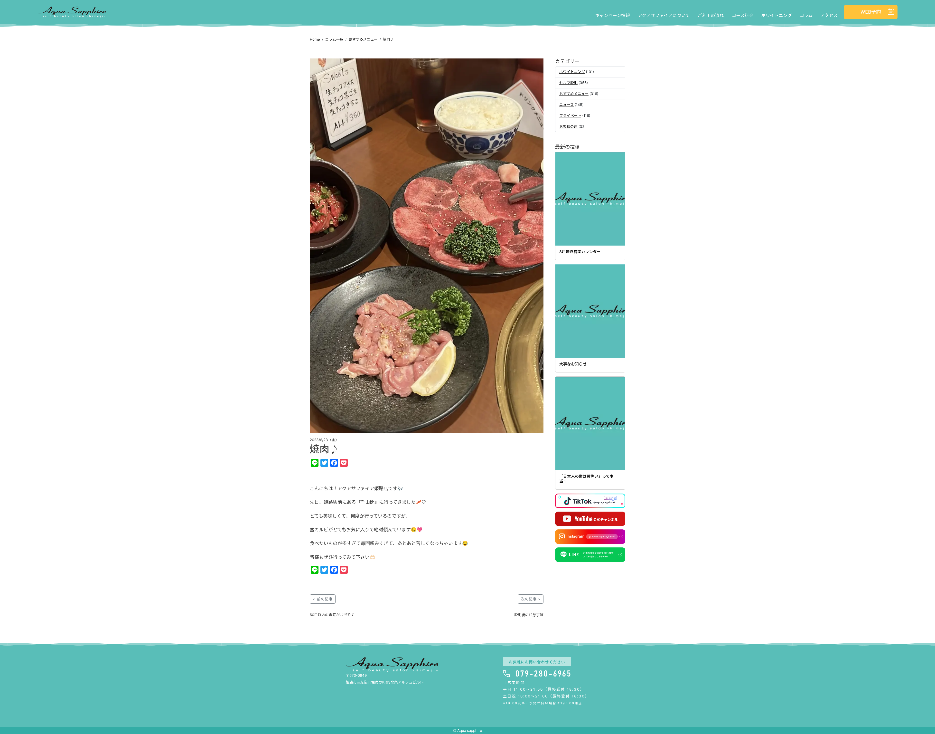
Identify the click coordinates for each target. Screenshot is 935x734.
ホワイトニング (776, 15)
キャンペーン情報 (612, 15)
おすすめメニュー (363, 39)
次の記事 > (530, 599)
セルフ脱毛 (568, 82)
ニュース (566, 104)
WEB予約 (870, 12)
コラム (806, 15)
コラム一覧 (334, 39)
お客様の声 (568, 126)
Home (315, 39)
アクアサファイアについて (664, 15)
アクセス (829, 15)
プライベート (570, 115)
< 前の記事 (322, 599)
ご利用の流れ (711, 15)
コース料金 (742, 15)
